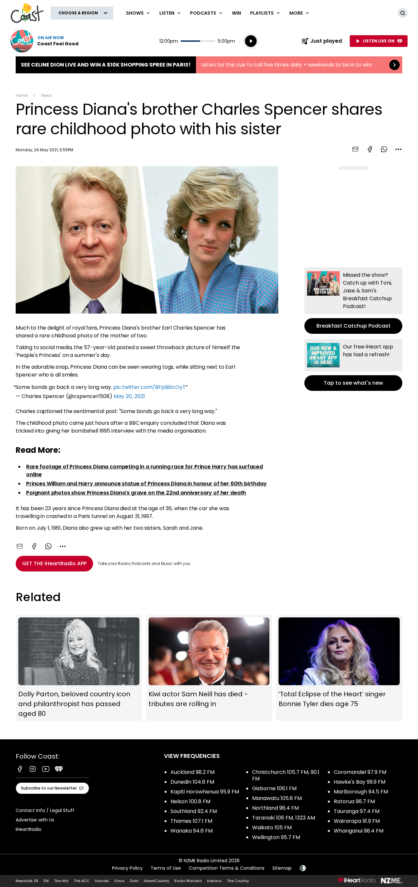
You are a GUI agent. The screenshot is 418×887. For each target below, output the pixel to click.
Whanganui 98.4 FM (358, 831)
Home (21, 95)
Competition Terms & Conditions (227, 868)
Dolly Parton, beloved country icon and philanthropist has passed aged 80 (79, 668)
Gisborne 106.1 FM (274, 788)
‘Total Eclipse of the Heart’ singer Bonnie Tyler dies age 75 (339, 668)
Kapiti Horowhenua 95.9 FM (204, 791)
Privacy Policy (127, 868)
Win (236, 13)
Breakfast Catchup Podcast (353, 300)
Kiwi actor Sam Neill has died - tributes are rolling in (209, 668)
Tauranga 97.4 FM (356, 811)
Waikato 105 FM (272, 827)
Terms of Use (166, 868)
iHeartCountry (156, 880)
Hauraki (102, 880)
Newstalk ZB (27, 880)
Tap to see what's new (353, 365)
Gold (134, 880)
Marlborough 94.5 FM (361, 791)
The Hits (61, 880)
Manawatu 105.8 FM (277, 798)
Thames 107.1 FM (191, 821)
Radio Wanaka (188, 880)
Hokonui (214, 880)
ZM (46, 880)
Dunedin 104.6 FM (192, 782)
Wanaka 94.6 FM (191, 831)
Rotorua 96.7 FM (354, 801)
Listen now (44, 41)
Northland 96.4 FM (275, 808)
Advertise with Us (35, 820)
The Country (238, 880)
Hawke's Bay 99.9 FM (359, 782)
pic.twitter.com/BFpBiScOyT (149, 387)
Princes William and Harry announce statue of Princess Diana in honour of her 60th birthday (146, 483)
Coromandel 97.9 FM (360, 772)
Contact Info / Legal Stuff (45, 810)
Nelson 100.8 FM (190, 801)
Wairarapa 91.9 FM (357, 821)
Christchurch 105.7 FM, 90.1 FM (285, 775)
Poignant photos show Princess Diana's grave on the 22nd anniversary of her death (136, 492)
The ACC (81, 880)
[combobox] (398, 149)
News (46, 95)
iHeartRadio (28, 829)
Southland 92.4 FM (193, 811)
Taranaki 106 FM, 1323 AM (283, 817)
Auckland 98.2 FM (192, 772)
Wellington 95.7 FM (276, 837)
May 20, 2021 (129, 396)
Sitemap (282, 868)
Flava (119, 880)
